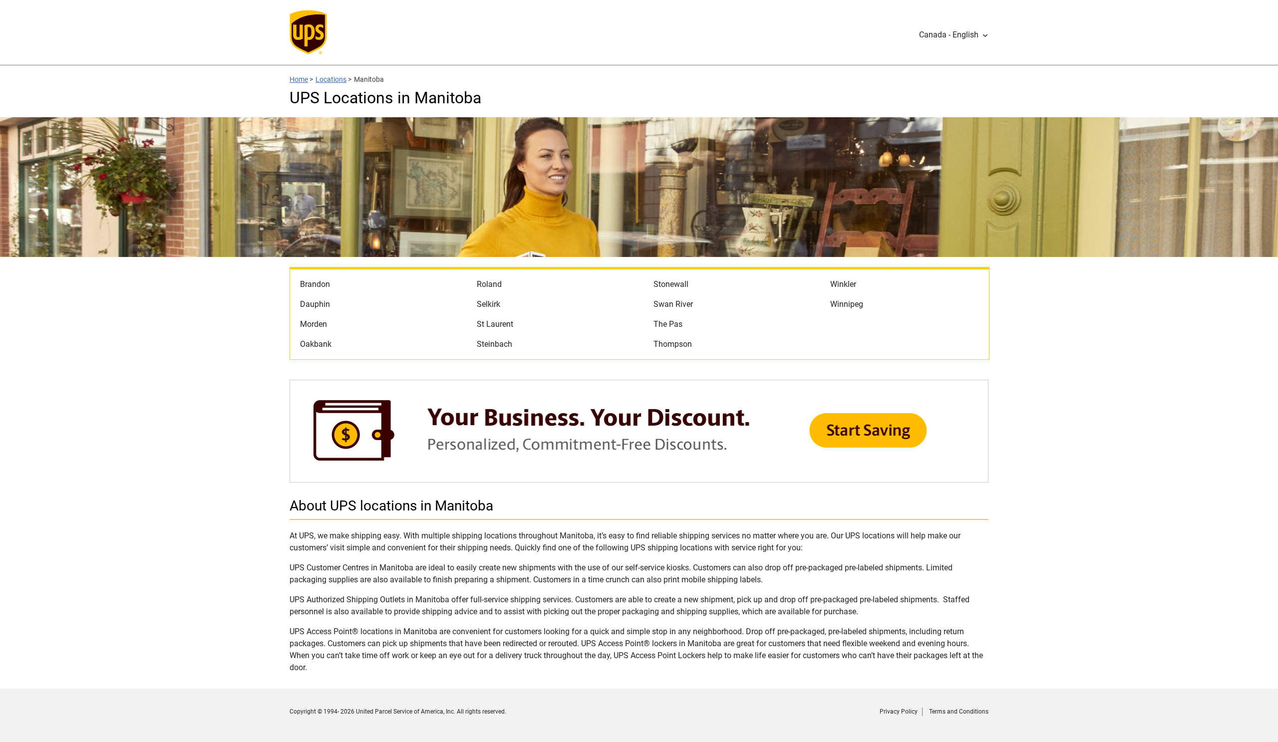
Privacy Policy (899, 711)
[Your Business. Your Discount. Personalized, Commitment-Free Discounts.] (639, 477)
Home (299, 79)
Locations (331, 79)
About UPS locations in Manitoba (391, 505)
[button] (953, 35)
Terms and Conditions (958, 711)
